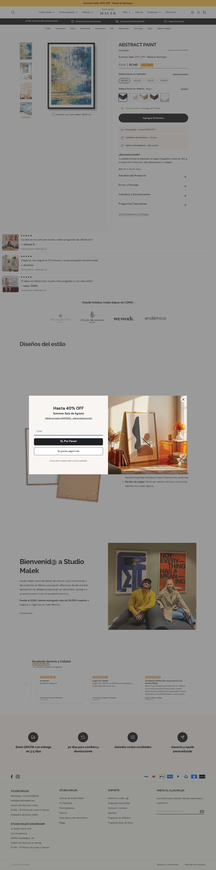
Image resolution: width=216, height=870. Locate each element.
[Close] (183, 399)
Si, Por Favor (68, 441)
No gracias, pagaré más (68, 451)
